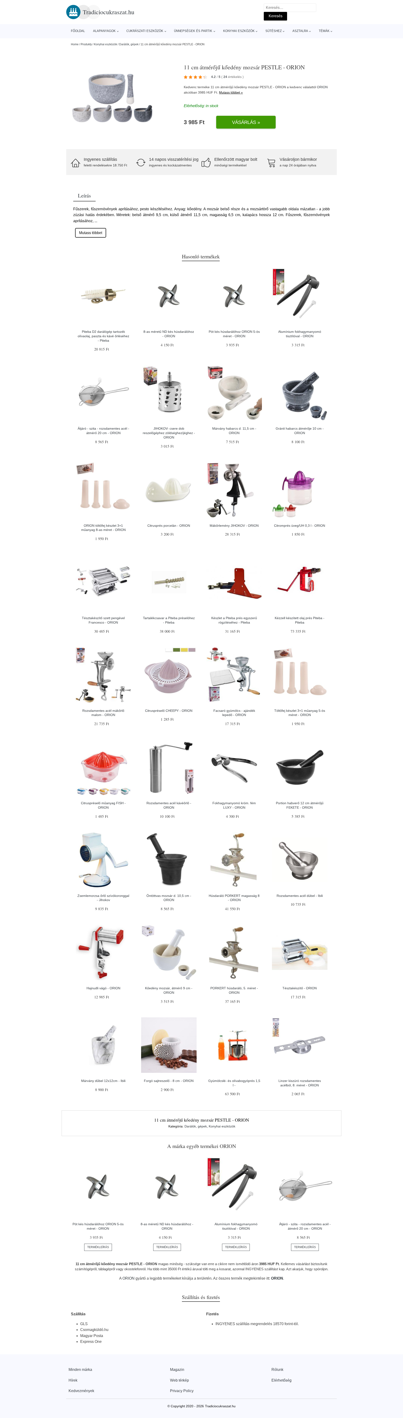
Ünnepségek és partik (193, 31)
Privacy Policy (182, 1391)
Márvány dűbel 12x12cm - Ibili (103, 1081)
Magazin (177, 1370)
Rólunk (277, 1370)
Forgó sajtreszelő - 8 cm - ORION (169, 1081)
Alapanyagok (104, 31)
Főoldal (78, 31)
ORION (322, 87)
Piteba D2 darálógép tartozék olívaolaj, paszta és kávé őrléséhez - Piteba (103, 336)
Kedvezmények (81, 1391)
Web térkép (179, 1380)
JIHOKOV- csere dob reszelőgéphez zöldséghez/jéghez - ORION (169, 433)
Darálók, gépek (129, 44)
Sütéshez (273, 31)
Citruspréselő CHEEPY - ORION (168, 711)
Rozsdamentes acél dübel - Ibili (300, 896)
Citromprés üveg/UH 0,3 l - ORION (299, 525)
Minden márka (80, 1370)
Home (75, 44)
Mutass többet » (231, 92)
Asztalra (300, 31)
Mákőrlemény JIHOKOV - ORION (234, 525)
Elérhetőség (281, 1380)
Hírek (73, 1380)
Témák (324, 31)
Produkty (86, 44)
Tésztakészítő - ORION (299, 988)
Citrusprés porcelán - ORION (168, 525)
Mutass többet (90, 233)
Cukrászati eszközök (144, 31)
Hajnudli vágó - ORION (103, 988)
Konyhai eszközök (239, 31)
